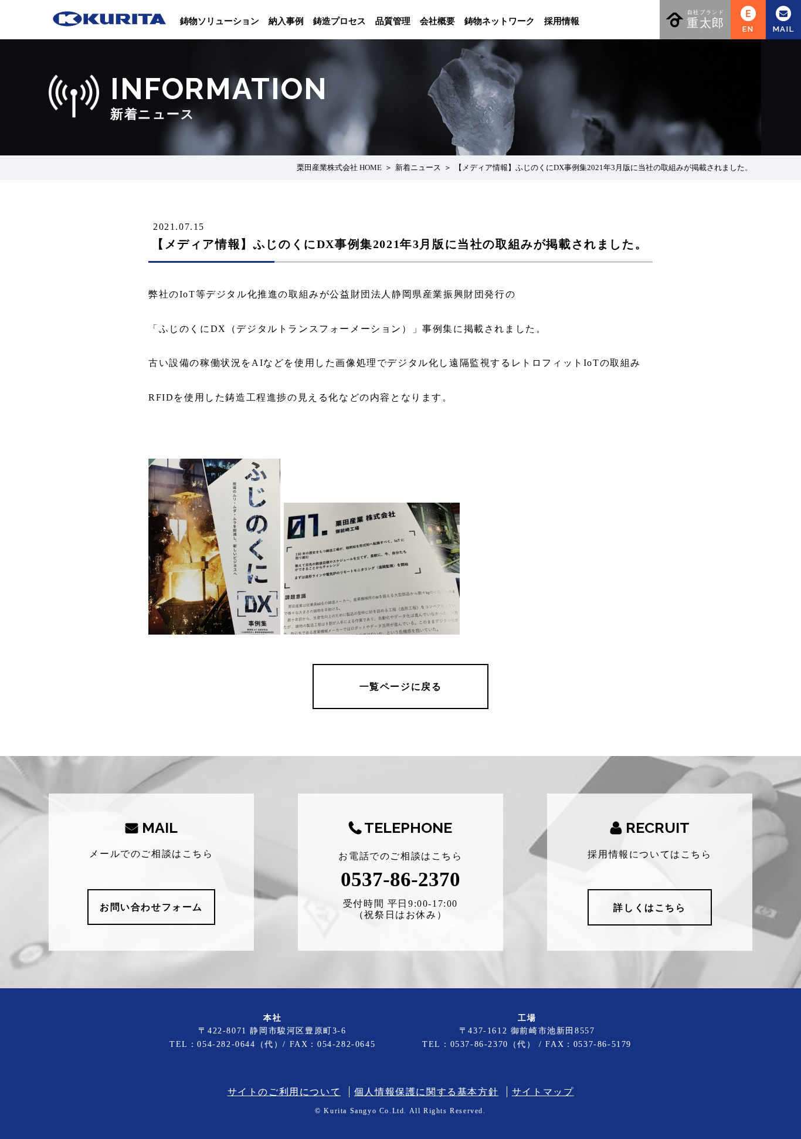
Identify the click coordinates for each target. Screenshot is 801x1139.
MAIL (783, 29)
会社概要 (437, 21)
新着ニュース (418, 167)
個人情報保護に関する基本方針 (426, 1092)
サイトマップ (543, 1092)
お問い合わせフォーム (151, 907)
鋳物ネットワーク (499, 21)
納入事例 (286, 21)
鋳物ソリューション (219, 21)
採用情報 (561, 21)
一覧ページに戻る (400, 686)
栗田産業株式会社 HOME (339, 167)
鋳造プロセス (339, 21)
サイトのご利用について (284, 1092)
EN (748, 29)
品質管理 (392, 21)
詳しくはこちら (649, 908)
